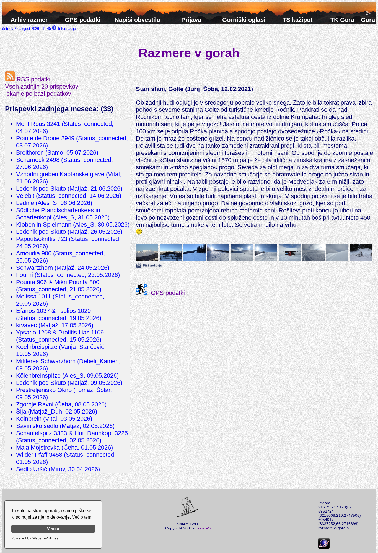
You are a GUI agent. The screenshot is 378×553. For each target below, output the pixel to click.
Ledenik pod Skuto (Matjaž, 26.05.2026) (69, 231)
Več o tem (81, 517)
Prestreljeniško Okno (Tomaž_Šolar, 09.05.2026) (64, 393)
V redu (53, 528)
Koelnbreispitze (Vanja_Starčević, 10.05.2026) (61, 350)
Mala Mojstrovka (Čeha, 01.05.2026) (64, 447)
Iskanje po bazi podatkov (38, 93)
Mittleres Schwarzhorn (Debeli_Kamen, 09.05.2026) (68, 365)
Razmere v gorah (189, 53)
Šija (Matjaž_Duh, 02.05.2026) (56, 411)
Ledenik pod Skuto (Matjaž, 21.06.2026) (69, 188)
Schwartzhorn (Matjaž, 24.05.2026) (62, 267)
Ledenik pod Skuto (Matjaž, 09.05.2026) (69, 382)
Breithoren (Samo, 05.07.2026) (57, 152)
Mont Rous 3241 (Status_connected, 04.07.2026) (64, 127)
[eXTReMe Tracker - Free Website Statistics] (324, 547)
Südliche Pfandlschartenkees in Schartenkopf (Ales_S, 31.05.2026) (63, 214)
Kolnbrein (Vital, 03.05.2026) (54, 418)
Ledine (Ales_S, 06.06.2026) (54, 202)
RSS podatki (32, 79)
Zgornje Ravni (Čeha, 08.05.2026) (61, 404)
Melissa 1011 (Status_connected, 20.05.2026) (60, 300)
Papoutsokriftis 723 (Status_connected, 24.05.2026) (68, 242)
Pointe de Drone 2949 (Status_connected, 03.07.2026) (72, 142)
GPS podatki (166, 292)
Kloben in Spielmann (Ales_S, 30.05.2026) (73, 224)
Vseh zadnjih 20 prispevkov (41, 86)
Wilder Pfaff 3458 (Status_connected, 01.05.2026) (66, 458)
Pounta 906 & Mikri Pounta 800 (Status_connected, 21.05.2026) (58, 286)
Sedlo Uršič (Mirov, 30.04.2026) (58, 469)
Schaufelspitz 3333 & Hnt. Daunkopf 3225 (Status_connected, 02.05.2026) (72, 437)
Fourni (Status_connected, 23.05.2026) (68, 274)
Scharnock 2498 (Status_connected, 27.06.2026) (64, 163)
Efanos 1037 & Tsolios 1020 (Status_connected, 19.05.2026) (58, 314)
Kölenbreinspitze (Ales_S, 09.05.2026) (67, 375)
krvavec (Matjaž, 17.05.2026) (54, 325)
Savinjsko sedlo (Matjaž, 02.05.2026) (65, 425)
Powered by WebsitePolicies (34, 538)
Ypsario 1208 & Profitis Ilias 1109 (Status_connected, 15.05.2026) (60, 336)
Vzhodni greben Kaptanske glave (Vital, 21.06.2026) (68, 178)
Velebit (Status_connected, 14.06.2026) (68, 195)
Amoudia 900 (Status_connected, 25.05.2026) (60, 257)
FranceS (203, 528)
